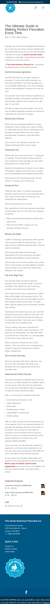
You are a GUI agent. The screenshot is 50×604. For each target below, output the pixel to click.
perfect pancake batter (33, 55)
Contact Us (9, 546)
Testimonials (9, 552)
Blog (18, 37)
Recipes (24, 37)
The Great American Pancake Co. (20, 64)
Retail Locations (11, 549)
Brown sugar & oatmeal (14, 463)
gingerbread (10, 466)
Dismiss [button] (46, 603)
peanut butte (30, 463)
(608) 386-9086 (12, 2)
